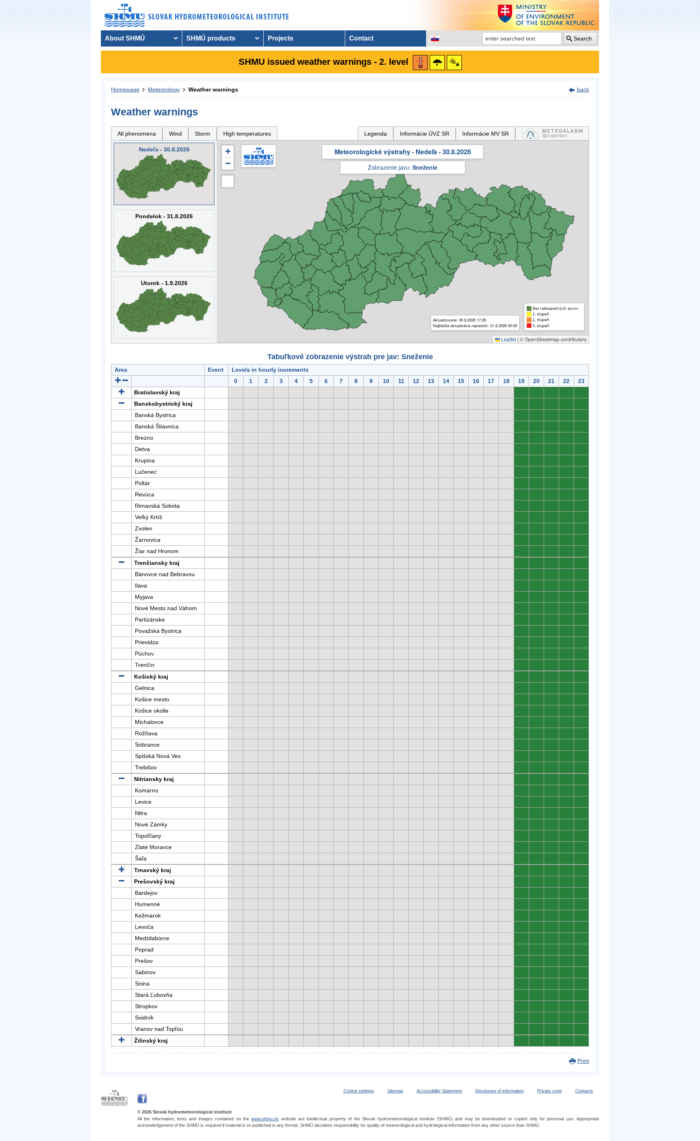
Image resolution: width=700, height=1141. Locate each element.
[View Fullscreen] (228, 181)
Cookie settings (359, 1090)
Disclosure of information (499, 1090)
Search (583, 38)
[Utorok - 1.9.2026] (164, 307)
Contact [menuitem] (361, 38)
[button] (228, 151)
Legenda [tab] (375, 133)
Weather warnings (213, 89)
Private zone (549, 1090)
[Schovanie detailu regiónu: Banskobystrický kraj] (121, 403)
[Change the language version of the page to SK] (435, 38)
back (583, 89)
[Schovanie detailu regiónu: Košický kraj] (121, 676)
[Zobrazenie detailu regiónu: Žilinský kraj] (121, 1040)
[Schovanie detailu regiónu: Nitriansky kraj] (121, 779)
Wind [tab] (175, 133)
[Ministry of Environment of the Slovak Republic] (546, 15)
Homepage (125, 89)
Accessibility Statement (439, 1090)
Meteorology (164, 89)
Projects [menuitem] (280, 38)
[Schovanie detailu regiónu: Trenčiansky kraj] (121, 563)
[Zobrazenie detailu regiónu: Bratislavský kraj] (121, 392)
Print (583, 1061)
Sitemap (395, 1090)
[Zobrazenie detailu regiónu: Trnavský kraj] (121, 870)
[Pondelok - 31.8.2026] (164, 240)
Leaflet (508, 339)
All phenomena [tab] (136, 133)
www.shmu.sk (265, 1118)
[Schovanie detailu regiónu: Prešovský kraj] (121, 881)
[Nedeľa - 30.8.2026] (164, 173)
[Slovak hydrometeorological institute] (196, 15)
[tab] (552, 133)
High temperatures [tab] (247, 133)
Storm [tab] (202, 133)
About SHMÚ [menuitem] (125, 38)
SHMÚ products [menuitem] (210, 38)
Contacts (584, 1090)
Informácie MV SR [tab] (485, 133)
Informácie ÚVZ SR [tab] (424, 133)
